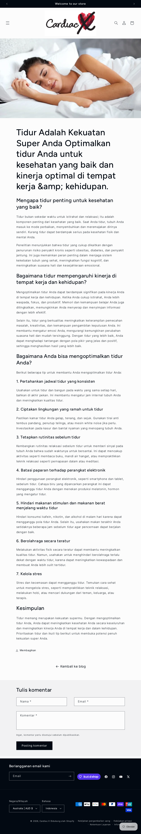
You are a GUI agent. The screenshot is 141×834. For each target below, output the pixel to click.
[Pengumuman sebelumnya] (7, 4)
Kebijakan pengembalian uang (94, 821)
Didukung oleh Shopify (62, 821)
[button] (8, 23)
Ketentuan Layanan (100, 824)
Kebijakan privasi (123, 821)
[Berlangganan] (70, 776)
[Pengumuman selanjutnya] (134, 4)
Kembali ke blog (73, 666)
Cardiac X (45, 821)
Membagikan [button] (28, 650)
